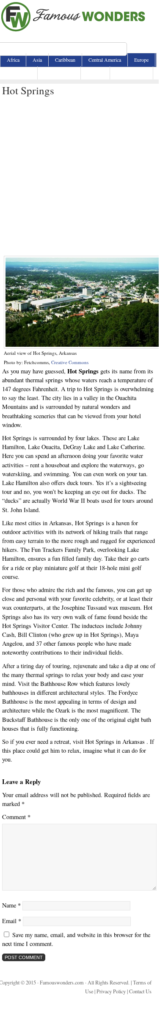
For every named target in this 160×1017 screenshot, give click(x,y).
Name (11, 905)
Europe (141, 59)
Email (11, 921)
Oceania (95, 72)
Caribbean (65, 59)
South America (131, 72)
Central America (104, 59)
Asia (37, 59)
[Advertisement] (79, 176)
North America (59, 72)
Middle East (19, 72)
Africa (13, 59)
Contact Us (140, 991)
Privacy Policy (111, 991)
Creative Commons (69, 362)
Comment (16, 817)
